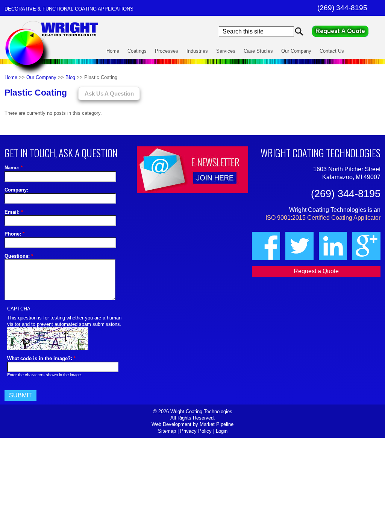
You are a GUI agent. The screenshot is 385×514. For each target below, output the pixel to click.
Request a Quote (346, 31)
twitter (299, 246)
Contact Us (332, 51)
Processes (166, 51)
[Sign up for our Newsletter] (192, 169)
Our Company (296, 51)
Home (112, 51)
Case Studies (258, 51)
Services (225, 51)
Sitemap (167, 431)
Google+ (366, 246)
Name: (14, 167)
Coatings (137, 51)
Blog (70, 77)
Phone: (14, 234)
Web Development (171, 424)
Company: (16, 190)
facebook (266, 246)
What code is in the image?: (41, 358)
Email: (14, 212)
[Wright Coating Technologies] (52, 74)
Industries (197, 51)
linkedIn (333, 246)
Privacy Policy (196, 431)
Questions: (19, 256)
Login (221, 431)
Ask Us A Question (109, 94)
